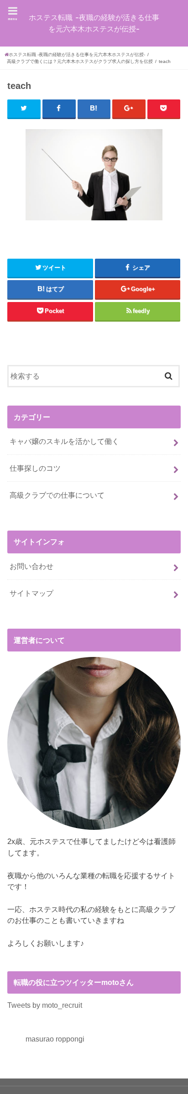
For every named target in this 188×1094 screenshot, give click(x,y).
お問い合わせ (31, 566)
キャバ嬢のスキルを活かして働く (64, 441)
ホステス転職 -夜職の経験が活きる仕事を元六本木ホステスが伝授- (94, 23)
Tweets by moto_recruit (44, 1005)
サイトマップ (31, 593)
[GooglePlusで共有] (129, 108)
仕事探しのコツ (35, 468)
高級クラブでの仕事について (57, 495)
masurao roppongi (55, 1039)
